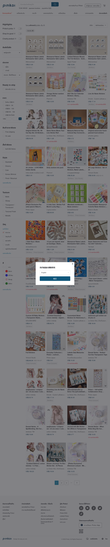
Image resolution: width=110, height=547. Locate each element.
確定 (55, 278)
